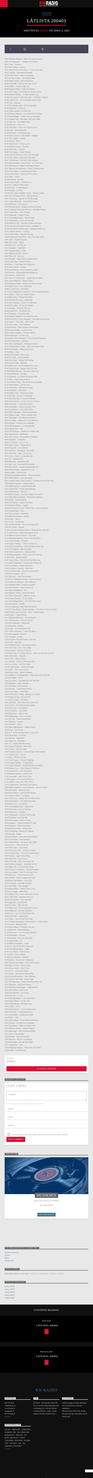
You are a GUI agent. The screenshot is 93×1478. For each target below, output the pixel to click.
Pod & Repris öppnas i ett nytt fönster (17, 1274)
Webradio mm (9, 1261)
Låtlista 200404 (47, 1325)
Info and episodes (46, 1214)
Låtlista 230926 (10, 1292)
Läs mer (7, 1449)
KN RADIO (47, 1390)
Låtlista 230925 (10, 1295)
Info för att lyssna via (11, 1252)
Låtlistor (46, 15)
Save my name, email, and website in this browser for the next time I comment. (40, 1135)
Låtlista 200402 (47, 1356)
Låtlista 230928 (10, 1286)
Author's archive (46, 1069)
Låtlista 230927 (10, 1289)
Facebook (8, 1416)
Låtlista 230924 (10, 1298)
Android (7, 1255)
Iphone (7, 1258)
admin (44, 30)
